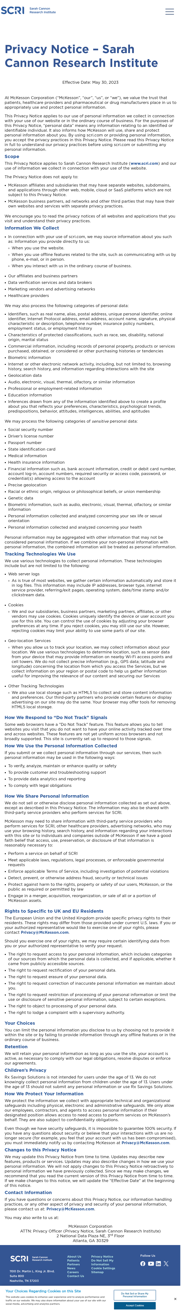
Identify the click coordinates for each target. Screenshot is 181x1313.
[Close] (175, 1299)
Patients (73, 1260)
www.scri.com (144, 163)
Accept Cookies (135, 1306)
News (71, 1268)
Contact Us (75, 1276)
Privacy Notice (102, 1256)
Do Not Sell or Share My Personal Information (134, 1295)
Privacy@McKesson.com (45, 932)
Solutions (169, 11)
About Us (74, 1256)
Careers (73, 1272)
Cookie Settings (103, 1268)
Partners (73, 1264)
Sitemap (97, 1272)
